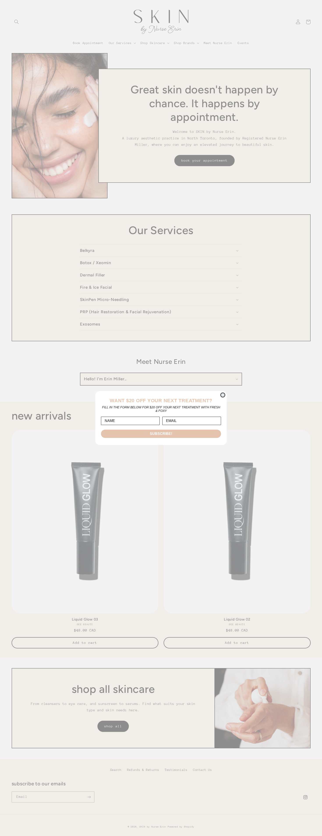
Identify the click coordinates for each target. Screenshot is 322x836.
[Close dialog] (223, 395)
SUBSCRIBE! (161, 434)
